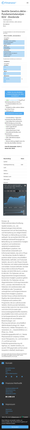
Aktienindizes (9, 392)
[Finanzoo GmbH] (9, 3)
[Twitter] (11, 376)
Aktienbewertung (10, 390)
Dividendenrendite (11, 393)
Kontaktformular (10, 368)
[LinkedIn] (22, 376)
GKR (5, 72)
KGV (5, 77)
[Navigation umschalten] (27, 2)
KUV (5, 82)
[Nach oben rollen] (26, 426)
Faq (7, 371)
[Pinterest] (17, 376)
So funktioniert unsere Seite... (14, 113)
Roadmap (8, 370)
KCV (5, 66)
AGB (7, 413)
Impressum (9, 409)
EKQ (5, 74)
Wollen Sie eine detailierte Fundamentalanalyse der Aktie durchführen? (15, 94)
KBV (5, 80)
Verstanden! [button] (15, 427)
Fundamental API (14, 100)
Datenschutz (9, 411)
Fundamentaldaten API (12, 388)
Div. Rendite (6, 79)
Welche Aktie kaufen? (11, 373)
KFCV (5, 69)
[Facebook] (6, 376)
